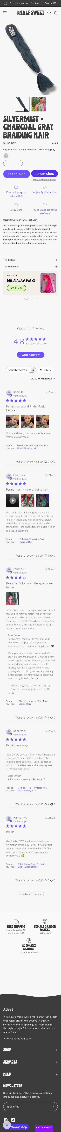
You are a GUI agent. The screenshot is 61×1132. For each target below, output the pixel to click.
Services (10, 1062)
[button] (49, 12)
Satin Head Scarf (21, 280)
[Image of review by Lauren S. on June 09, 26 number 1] (12, 598)
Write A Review (31, 354)
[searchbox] (18, 370)
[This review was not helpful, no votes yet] (51, 462)
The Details (9, 260)
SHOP (7, 1050)
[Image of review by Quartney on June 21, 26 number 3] (42, 500)
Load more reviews (30, 894)
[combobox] (42, 378)
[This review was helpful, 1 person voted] (46, 555)
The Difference (11, 266)
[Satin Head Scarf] (48, 283)
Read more (22, 530)
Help (7, 1074)
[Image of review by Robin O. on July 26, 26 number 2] (27, 421)
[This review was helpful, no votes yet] (46, 462)
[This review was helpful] (46, 804)
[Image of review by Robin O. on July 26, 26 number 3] (42, 421)
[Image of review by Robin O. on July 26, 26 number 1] (12, 421)
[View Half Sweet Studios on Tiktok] (13, 1119)
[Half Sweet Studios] (30, 12)
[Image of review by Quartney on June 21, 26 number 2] (27, 500)
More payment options (44, 179)
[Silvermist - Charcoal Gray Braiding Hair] (22, 104)
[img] (55, 143)
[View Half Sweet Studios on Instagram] (5, 1119)
